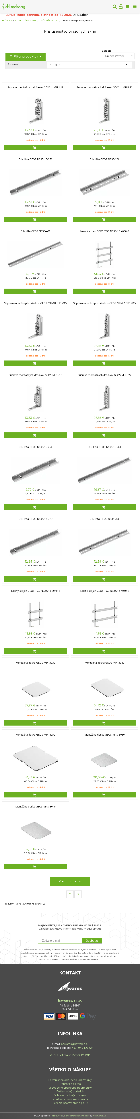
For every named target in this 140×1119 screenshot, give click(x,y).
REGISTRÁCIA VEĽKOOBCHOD (70, 1055)
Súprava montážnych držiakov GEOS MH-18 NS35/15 (35, 303)
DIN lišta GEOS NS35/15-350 (35, 159)
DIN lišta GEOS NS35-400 (35, 231)
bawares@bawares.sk (74, 1044)
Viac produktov (70, 881)
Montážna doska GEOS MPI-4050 (35, 734)
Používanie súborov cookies (70, 1099)
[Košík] (127, 6)
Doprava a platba (70, 1083)
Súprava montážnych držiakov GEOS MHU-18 (35, 375)
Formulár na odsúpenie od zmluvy (70, 1080)
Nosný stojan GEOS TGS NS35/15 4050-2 (104, 591)
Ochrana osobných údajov (70, 1095)
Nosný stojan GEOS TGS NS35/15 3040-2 (35, 591)
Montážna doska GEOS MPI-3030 (35, 662)
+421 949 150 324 (82, 1047)
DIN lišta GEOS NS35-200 (105, 159)
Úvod (8, 20)
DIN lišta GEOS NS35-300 (105, 519)
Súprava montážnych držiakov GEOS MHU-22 (104, 375)
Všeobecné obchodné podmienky (70, 1087)
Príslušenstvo (49, 20)
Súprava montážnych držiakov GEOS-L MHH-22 (105, 87)
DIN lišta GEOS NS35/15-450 (105, 447)
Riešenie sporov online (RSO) (70, 1103)
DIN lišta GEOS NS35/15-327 (35, 519)
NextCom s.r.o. (99, 1115)
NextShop (57, 1115)
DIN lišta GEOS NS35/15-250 (35, 447)
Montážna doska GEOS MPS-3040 (35, 806)
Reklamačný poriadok (70, 1091)
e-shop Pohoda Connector (76, 1115)
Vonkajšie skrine (25, 20)
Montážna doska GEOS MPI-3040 (104, 662)
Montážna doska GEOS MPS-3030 (104, 734)
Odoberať (92, 940)
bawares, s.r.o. (70, 1000)
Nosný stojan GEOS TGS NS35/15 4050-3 (104, 231)
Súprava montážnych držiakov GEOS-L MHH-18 (35, 87)
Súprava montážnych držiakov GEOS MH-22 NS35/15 (104, 303)
